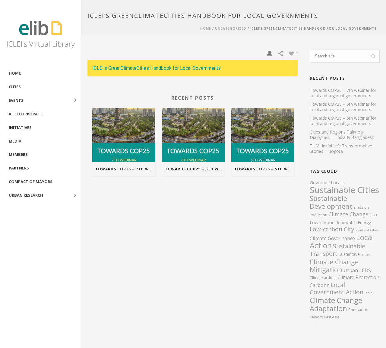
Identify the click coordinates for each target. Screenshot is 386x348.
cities (366, 255)
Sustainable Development (331, 202)
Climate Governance (332, 238)
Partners (19, 168)
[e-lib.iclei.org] (40, 33)
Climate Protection (358, 277)
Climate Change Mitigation (334, 265)
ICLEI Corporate (26, 114)
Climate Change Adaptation (336, 304)
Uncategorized (230, 28)
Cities (15, 86)
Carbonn (320, 285)
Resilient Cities (367, 230)
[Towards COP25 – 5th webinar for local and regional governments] (262, 135)
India (368, 293)
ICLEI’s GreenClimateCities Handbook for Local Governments (156, 68)
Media (15, 141)
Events (16, 100)
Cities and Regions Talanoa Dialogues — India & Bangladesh (342, 134)
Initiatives (20, 127)
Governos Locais (326, 182)
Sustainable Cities (344, 189)
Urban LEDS (357, 270)
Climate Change (348, 214)
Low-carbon (322, 222)
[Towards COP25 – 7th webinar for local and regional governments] (123, 135)
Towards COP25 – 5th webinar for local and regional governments (264, 169)
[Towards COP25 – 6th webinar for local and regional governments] (193, 135)
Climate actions (323, 277)
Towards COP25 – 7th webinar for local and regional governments (125, 169)
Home (15, 73)
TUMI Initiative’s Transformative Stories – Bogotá (341, 148)
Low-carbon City (332, 229)
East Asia (331, 317)
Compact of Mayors (30, 181)
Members (18, 154)
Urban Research (26, 195)
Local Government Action (336, 288)
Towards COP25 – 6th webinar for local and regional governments (195, 169)
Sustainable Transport (337, 249)
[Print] (269, 53)
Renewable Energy (353, 222)
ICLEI (373, 215)
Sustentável (350, 254)
